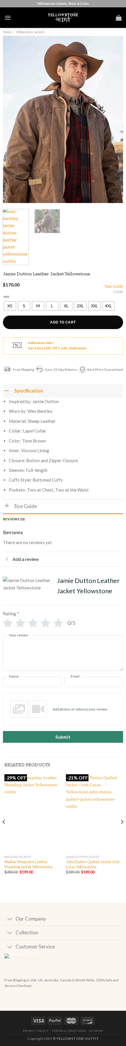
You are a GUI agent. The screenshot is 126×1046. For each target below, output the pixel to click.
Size (6, 297)
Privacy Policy (35, 1030)
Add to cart (63, 322)
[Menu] (7, 18)
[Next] (113, 119)
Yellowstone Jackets (30, 32)
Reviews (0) (14, 519)
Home (7, 32)
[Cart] (119, 17)
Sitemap (96, 1030)
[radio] (10, 305)
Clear (118, 292)
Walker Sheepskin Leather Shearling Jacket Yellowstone (28, 864)
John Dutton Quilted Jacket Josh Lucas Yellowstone (93, 864)
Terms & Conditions (69, 1030)
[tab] (63, 519)
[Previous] (12, 119)
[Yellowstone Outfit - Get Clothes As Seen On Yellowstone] (63, 17)
